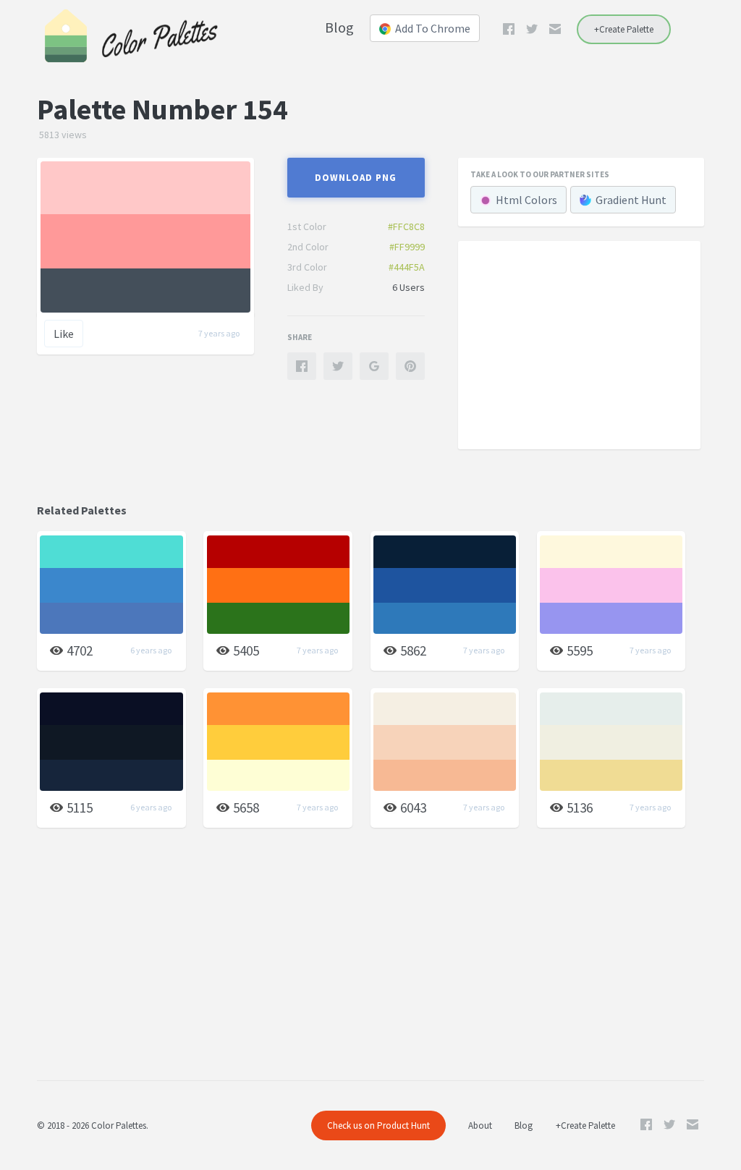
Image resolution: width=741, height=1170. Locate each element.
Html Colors (526, 199)
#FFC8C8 (406, 226)
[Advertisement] (578, 344)
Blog (339, 27)
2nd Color (308, 246)
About (480, 1125)
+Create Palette (623, 29)
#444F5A (407, 267)
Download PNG (356, 177)
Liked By (305, 287)
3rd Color (307, 267)
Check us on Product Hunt (378, 1125)
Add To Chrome (432, 28)
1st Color (306, 226)
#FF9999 (407, 246)
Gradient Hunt (631, 199)
